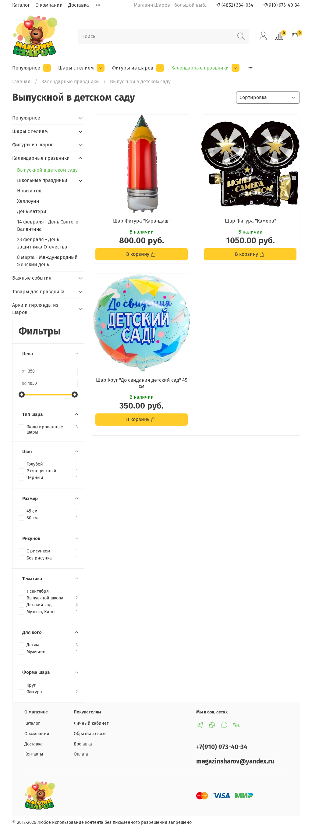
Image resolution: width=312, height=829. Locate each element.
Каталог (21, 5)
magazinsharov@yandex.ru (235, 761)
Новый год (29, 191)
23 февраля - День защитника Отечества (42, 243)
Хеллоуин (28, 201)
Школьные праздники (42, 180)
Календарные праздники (200, 68)
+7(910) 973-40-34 (281, 5)
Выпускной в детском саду (47, 170)
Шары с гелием (76, 68)
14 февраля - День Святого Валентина (47, 225)
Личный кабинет (91, 723)
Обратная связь (90, 733)
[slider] (21, 394)
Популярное (26, 68)
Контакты (33, 754)
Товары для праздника (38, 292)
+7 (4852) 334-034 (235, 5)
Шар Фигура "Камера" (250, 221)
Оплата (81, 754)
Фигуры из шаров (132, 68)
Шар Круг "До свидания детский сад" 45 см (141, 383)
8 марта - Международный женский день (47, 260)
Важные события (31, 278)
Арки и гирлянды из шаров (35, 308)
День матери (31, 211)
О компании (49, 5)
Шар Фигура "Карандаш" (141, 221)
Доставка (78, 5)
